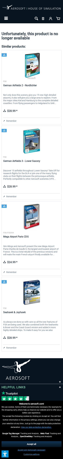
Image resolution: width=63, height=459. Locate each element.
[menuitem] (5, 18)
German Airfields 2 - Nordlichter (20, 85)
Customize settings (31, 454)
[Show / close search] (36, 18)
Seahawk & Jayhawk (14, 312)
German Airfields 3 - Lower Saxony (21, 161)
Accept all (31, 444)
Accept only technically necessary (31, 450)
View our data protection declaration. (36, 427)
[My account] (51, 18)
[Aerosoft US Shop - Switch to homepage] (31, 9)
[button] (5, 453)
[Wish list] (43, 18)
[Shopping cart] (58, 18)
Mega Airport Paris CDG (16, 236)
